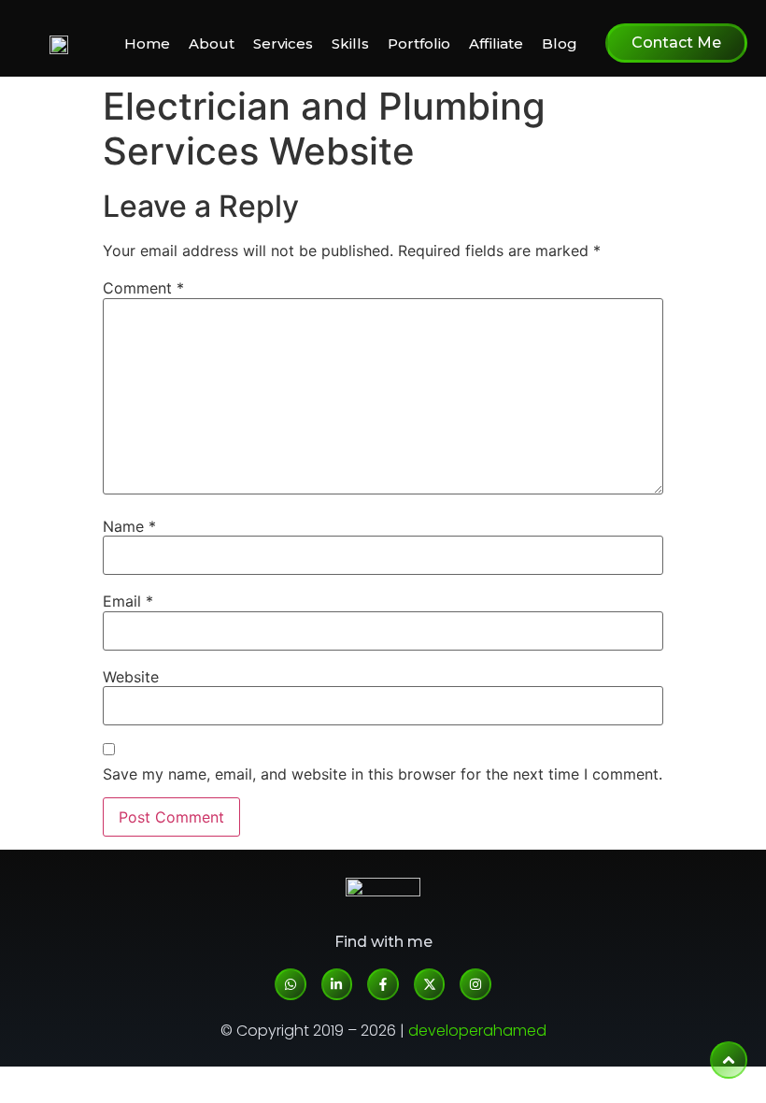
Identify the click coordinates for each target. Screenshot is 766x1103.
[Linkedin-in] (337, 984)
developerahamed (477, 1030)
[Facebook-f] (383, 984)
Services (283, 43)
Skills (350, 43)
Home (147, 43)
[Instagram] (475, 984)
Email (128, 601)
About (211, 43)
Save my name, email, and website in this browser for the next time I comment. (382, 773)
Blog (559, 43)
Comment (143, 287)
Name (129, 526)
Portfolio (419, 43)
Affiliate (496, 43)
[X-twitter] (430, 984)
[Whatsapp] (290, 984)
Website (131, 676)
